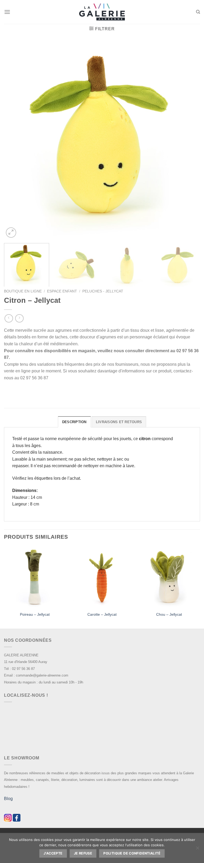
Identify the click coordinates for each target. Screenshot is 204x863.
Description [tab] (74, 422)
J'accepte (53, 853)
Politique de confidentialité (131, 853)
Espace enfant (62, 291)
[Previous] (14, 141)
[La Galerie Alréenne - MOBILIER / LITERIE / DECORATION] (102, 12)
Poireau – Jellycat (35, 614)
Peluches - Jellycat (102, 291)
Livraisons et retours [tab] (119, 422)
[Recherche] (198, 12)
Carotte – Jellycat (102, 614)
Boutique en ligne (23, 291)
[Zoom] (11, 232)
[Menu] (7, 11)
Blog (8, 798)
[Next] (189, 141)
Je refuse (83, 853)
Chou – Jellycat (169, 614)
